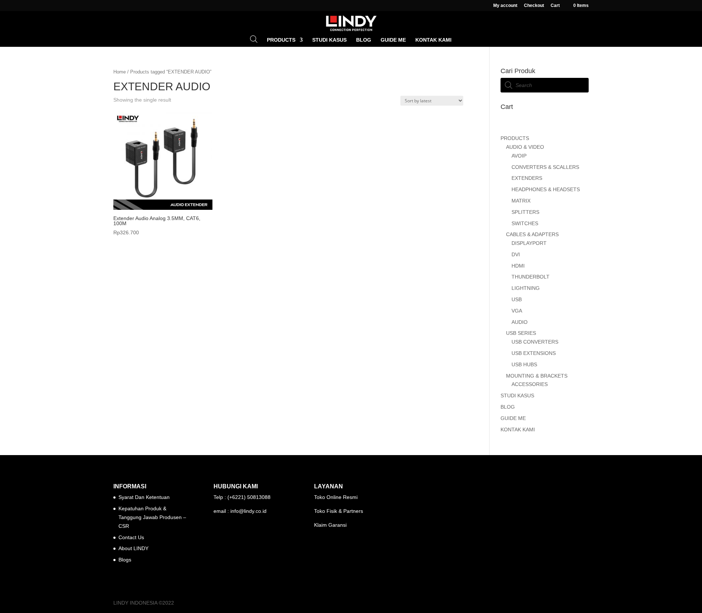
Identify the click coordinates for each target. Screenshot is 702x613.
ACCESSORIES (530, 384)
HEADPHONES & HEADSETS (546, 189)
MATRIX (521, 201)
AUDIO (520, 322)
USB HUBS (524, 364)
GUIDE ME (393, 40)
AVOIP (519, 156)
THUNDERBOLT (531, 277)
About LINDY (133, 548)
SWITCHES (525, 223)
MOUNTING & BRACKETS (536, 376)
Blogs (124, 560)
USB (517, 299)
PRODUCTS (281, 40)
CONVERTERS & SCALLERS (545, 167)
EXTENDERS (527, 178)
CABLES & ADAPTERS (532, 234)
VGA (517, 311)
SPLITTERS (525, 212)
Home (119, 72)
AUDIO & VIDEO (525, 147)
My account (505, 5)
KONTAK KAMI (433, 40)
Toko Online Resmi (336, 497)
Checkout (534, 5)
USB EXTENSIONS (534, 353)
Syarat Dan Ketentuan (144, 497)
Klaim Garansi (330, 525)
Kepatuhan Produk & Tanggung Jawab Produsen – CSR (152, 517)
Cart (555, 5)
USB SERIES (521, 333)
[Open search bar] (253, 38)
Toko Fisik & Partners (338, 511)
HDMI (518, 266)
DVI (516, 254)
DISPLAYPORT (529, 243)
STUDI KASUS (329, 40)
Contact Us (131, 537)
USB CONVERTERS (535, 342)
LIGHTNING (526, 288)
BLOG (363, 40)
